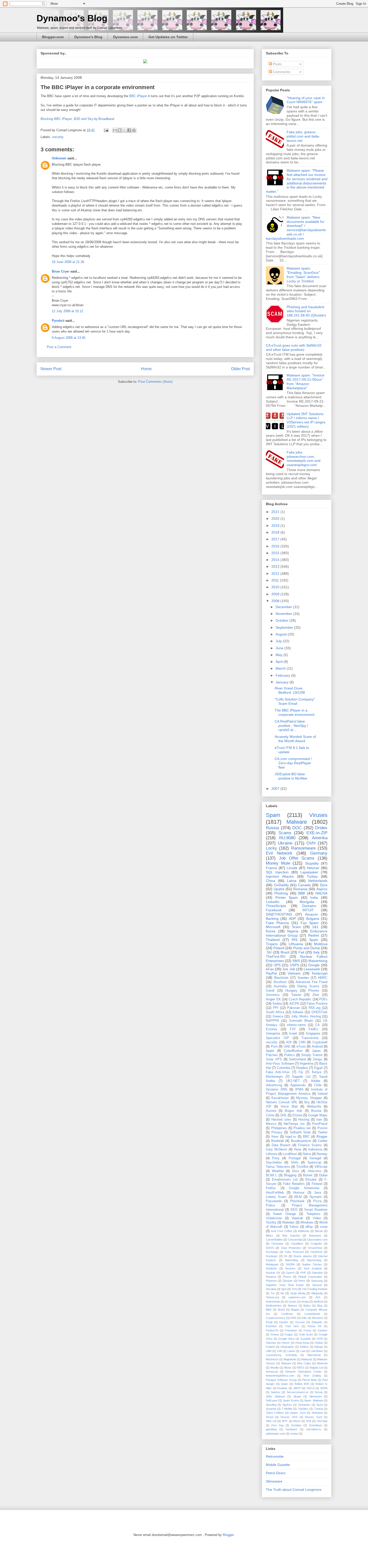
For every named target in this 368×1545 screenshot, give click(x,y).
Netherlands (317, 881)
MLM (298, 1197)
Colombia (283, 1068)
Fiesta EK (314, 1326)
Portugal (295, 1158)
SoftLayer (272, 1400)
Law (302, 1351)
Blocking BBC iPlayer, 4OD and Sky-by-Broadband (77, 119)
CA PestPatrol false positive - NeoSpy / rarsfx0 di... (291, 725)
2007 (275, 789)
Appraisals (298, 1085)
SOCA (310, 1388)
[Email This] (114, 130)
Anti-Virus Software (280, 1063)
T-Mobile (287, 1408)
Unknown (59, 158)
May (279, 655)
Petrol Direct (275, 1473)
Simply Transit (311, 1055)
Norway (322, 1154)
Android (317, 1046)
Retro (301, 1280)
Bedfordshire (273, 1305)
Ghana (275, 1334)
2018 (275, 532)
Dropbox (302, 1068)
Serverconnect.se (297, 1392)
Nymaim (316, 1197)
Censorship (295, 1239)
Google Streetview (304, 1188)
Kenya (316, 1072)
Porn (274, 1046)
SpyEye (287, 1404)
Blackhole (281, 978)
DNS (293, 1317)
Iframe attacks (303, 1256)
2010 (275, 587)
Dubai (323, 1175)
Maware (286, 1363)
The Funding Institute (314, 1289)
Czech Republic (300, 999)
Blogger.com (53, 37)
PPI (275, 1008)
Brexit (281, 1309)
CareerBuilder (274, 1239)
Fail (301, 952)
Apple (270, 1051)
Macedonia (314, 1355)
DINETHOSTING (279, 914)
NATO (300, 1367)
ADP (292, 919)
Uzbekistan (274, 1218)
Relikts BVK (301, 1383)
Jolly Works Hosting (306, 1016)
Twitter (322, 1132)
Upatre (279, 889)
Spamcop (314, 1162)
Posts (277, 64)
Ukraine (285, 843)
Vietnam (294, 973)
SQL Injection (277, 872)
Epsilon (283, 1322)
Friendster (291, 1330)
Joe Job (288, 969)
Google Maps (317, 1115)
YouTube (322, 1421)
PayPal (271, 973)
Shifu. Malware (275, 1396)
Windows (306, 1222)
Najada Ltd (316, 1367)
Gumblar (305, 1338)
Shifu (294, 1162)
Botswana (315, 1235)
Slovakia (271, 1289)
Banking (272, 919)
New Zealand (313, 1268)
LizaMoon (290, 1154)
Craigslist (316, 1243)
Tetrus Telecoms (278, 1167)
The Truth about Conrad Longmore (293, 1490)
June (280, 648)
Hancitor (271, 1342)
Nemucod (272, 1371)
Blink (269, 1309)
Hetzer (286, 1342)
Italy (316, 952)
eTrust (301, 1046)
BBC (306, 1136)
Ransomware (303, 848)
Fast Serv (292, 1326)
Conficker (287, 1313)
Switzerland (297, 1059)
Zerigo (317, 1059)
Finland (317, 1184)
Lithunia (271, 1154)
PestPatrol (319, 1124)
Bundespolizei (301, 1141)
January (282, 682)
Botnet (307, 1175)
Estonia (271, 1029)
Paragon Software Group (281, 1379)
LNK (279, 1351)
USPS (294, 965)
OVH (310, 843)
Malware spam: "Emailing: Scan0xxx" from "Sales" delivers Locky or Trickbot (303, 274)
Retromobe (275, 1456)
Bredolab (277, 1141)
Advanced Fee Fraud (311, 982)
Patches (272, 1055)
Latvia (291, 881)
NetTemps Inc (294, 1124)
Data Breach (281, 1145)
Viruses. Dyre (313, 1417)
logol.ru (290, 1136)
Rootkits (282, 1388)
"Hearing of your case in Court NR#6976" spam (306, 100)
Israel (293, 1033)
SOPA (323, 1388)
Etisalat (310, 1179)
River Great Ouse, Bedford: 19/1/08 (290, 690)
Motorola (322, 1363)
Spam (273, 815)
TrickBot (302, 1167)
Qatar (284, 1383)
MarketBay (291, 1260)
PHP (303, 1272)
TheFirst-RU (275, 956)
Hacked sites (281, 1119)
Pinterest (271, 1280)
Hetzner (313, 868)
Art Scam (290, 1301)
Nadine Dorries (312, 1264)
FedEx (313, 1029)
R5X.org (314, 1008)
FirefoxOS (272, 1330)
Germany (318, 853)
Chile (317, 1085)
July (279, 641)
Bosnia (316, 1111)
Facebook (274, 910)
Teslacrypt (319, 973)
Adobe (315, 1081)
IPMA (299, 1089)
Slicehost (280, 982)
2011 (275, 580)
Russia (272, 827)
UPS (277, 965)
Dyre (323, 885)
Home (146, 369)
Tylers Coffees (275, 1412)
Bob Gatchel (291, 1235)
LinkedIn (272, 902)
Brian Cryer (60, 271)
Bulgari (295, 1309)
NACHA (321, 893)
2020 (275, 519)
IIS (285, 1256)
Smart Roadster (315, 1209)
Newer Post (51, 369)
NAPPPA (272, 1020)
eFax (270, 969)
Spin (283, 1289)
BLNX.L (271, 1175)
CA (317, 1025)
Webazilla (314, 1106)
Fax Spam (309, 923)
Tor (273, 1293)
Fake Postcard (294, 1251)
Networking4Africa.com (280, 1375)
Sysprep (271, 1408)
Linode (292, 868)
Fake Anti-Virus (278, 1072)
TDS (294, 1289)
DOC (297, 827)
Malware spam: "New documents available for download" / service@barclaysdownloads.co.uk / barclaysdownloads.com (296, 227)
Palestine (317, 1272)
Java (317, 1192)
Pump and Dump (306, 948)
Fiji (301, 1072)
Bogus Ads (293, 1111)
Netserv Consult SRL (281, 1102)
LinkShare (317, 1351)
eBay (309, 1227)
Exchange (272, 1251)
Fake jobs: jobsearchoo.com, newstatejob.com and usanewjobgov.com (303, 458)
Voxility (271, 1222)
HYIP (320, 1338)
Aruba (305, 1301)
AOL (318, 1297)
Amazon (311, 914)
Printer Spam (286, 897)
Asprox (321, 889)
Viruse (270, 1417)
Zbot (315, 995)
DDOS (270, 1247)
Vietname (317, 1412)
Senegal (315, 1158)
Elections (317, 1317)
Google (314, 965)
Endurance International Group (296, 933)
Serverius (273, 995)
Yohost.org (272, 1297)
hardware (291, 1429)
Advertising (274, 1085)
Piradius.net (302, 1128)
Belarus (292, 1305)
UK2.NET (293, 1081)
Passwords (274, 1201)
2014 (275, 560)
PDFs (323, 999)
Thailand (273, 940)
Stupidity (312, 863)
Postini (322, 1128)
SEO (293, 1209)
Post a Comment (59, 347)
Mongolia (307, 902)
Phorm (287, 1276)
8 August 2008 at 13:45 (68, 338)
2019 (275, 526)
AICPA (294, 1003)
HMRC (322, 978)
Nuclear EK (273, 1272)
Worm (296, 1421)
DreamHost (315, 1247)
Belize (307, 1305)
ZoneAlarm (315, 1425)
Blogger (321, 1136)
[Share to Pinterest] (133, 130)
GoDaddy (281, 885)
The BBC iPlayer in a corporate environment (294, 712)
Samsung (317, 1280)
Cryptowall (319, 1042)
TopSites (303, 1408)
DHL (283, 1115)
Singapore (313, 1033)
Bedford (318, 1301)
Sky (307, 1102)
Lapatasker (309, 872)
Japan (316, 1051)
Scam (296, 927)
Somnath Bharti (301, 1020)
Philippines (279, 1128)
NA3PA (290, 1264)
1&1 (315, 927)
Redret (313, 935)
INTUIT (308, 910)
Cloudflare (297, 1243)
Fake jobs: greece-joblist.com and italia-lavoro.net (303, 136)
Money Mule (278, 863)
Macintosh (272, 1359)
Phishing (281, 893)
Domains (309, 906)
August (282, 634)
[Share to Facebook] (129, 130)
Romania (300, 889)
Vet (282, 1293)
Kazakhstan (280, 1098)
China (270, 881)
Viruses (318, 815)
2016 (275, 546)
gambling (271, 1429)
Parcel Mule (309, 1379)
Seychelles (274, 1162)
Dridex (321, 827)
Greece (278, 1016)
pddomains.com (275, 1433)
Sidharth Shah (300, 1132)
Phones (313, 990)
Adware (297, 1012)
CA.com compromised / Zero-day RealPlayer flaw (293, 763)
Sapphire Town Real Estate (285, 1284)
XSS (308, 1421)
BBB (301, 893)
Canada (304, 885)
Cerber (322, 1141)
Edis (304, 1317)
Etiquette (317, 1322)
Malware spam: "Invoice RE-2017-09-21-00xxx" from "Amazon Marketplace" (305, 381)
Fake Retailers (294, 1184)
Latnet (291, 1351)
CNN (302, 1042)
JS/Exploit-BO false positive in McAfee (291, 776)
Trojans (272, 944)
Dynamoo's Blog (72, 18)
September (285, 627)
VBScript (320, 1167)
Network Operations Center (303, 1371)
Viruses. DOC (289, 1417)
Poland (278, 948)
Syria (319, 1404)
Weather (278, 1171)
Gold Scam (306, 1334)
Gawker (322, 1330)
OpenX (290, 1272)
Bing (319, 1305)
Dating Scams (308, 986)
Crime (270, 1115)
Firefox (271, 1188)
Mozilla (274, 1367)
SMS (296, 961)
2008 (275, 601)
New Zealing (312, 1375)
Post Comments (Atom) (155, 381)
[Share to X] (124, 130)
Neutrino (290, 1268)
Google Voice (286, 1338)
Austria (271, 1111)
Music (287, 1367)
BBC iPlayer (138, 96)
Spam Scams (291, 1400)
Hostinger (272, 1256)
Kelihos (304, 1346)
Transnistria (309, 1038)
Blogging (290, 1175)
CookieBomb (312, 1313)
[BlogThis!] (119, 130)
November (284, 614)
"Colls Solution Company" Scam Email (295, 701)
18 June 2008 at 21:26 (68, 262)
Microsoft (273, 927)
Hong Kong (302, 1342)
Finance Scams (310, 1145)
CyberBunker (293, 1051)
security (58, 137)
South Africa (275, 1012)
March (281, 668)
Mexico (271, 1124)
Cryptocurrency (275, 1317)
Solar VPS (274, 1059)
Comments (281, 72)
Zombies (296, 1425)
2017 (275, 539)
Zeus (295, 1171)
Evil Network (279, 853)
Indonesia (315, 1149)
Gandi (270, 990)
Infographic (287, 1346)
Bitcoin (319, 1231)
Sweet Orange (284, 1214)
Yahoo (293, 1227)
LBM (268, 1351)
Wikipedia (317, 1293)
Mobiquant (272, 1264)
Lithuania (296, 944)
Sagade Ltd (301, 1076)
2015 (275, 553)
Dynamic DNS (276, 1089)
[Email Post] (105, 130)
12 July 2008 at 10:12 (67, 311)
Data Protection (291, 1247)
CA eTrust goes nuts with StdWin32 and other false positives (293, 347)
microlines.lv (313, 1429)
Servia (318, 1392)
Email (269, 1322)
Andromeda (273, 1301)
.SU (269, 952)
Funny (307, 1330)
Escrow (300, 1322)
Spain (313, 940)
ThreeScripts (276, 906)
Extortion (271, 1326)
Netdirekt (271, 1268)
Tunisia (318, 1408)
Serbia (277, 1003)
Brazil (285, 952)
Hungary (291, 990)
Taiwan (296, 995)
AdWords (303, 1231)
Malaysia (306, 1359)
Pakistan (293, 1008)
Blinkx (269, 1235)
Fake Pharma (277, 923)
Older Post (240, 369)
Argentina (306, 1063)
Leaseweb (312, 969)
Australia (280, 986)
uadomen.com (297, 1297)
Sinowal (316, 1284)
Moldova (320, 944)
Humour (298, 1192)
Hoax (297, 1149)
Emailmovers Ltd (285, 1179)
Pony (276, 1158)
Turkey (312, 876)
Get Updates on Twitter (168, 37)
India (314, 897)
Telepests (313, 1214)
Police (270, 1205)
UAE (287, 1046)
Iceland (270, 1346)
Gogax (289, 1334)
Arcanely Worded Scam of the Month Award (295, 739)
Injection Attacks (280, 876)
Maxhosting (314, 1260)
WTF (285, 1421)
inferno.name (296, 1025)
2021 (275, 512)
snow (323, 1227)
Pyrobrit (58, 321)
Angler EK (273, 999)
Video (317, 1218)
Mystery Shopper (309, 1098)
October (282, 620)
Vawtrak (297, 1218)
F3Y (293, 1029)
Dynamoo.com (125, 37)
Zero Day (277, 1425)
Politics (289, 1055)
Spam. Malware (313, 1400)
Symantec (304, 1404)
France (271, 868)
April (280, 662)
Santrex (275, 1392)
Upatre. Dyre (298, 1412)
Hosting (303, 1119)
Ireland (322, 1094)
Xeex (275, 1136)
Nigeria (292, 931)
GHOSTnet (319, 1012)
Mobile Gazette (278, 1465)
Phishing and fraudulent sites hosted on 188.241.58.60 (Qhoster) (306, 311)
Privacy (276, 1132)
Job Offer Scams (297, 858)
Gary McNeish (276, 1149)
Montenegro (274, 1076)
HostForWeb (275, 1192)
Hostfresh (316, 1251)
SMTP (297, 1388)
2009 (275, 594)
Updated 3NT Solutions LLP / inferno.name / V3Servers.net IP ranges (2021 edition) (306, 420)
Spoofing (271, 1404)
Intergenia (273, 1033)
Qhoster (288, 1280)
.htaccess (314, 1171)
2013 (275, 566)
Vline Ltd (271, 1421)
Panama (271, 1276)
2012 (275, 573)
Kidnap (318, 1346)
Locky (271, 848)
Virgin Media (297, 1293)
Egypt (318, 1068)
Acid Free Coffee (281, 1231)
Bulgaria (312, 919)
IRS (294, 940)
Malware (296, 822)
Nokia (307, 1154)
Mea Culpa (304, 1363)
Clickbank (277, 1243)
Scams (284, 832)
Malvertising (317, 961)
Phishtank (297, 1201)
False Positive (317, 1003)
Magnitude (290, 1359)
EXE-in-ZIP (316, 832)
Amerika (319, 837)
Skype (297, 1396)
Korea (270, 931)
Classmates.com (317, 1239)
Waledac (288, 1222)
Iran (319, 1119)
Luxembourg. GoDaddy (281, 1355)
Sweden (303, 978)
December (284, 607)
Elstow (297, 1115)
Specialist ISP (277, 1038)
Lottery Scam (276, 1197)
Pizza (317, 1201)
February (283, 675)
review (294, 1433)
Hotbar (319, 1342)
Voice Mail (289, 1106)
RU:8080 (287, 837)
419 (288, 1042)
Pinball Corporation (310, 1276)
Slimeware (315, 1396)
